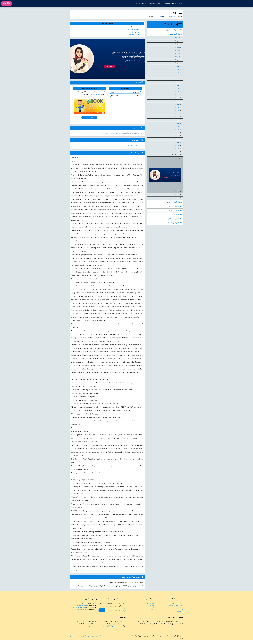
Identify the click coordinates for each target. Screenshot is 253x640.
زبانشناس (152, 605)
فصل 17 (177, 88)
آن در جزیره (157, 16)
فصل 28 (177, 123)
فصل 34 (177, 142)
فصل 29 (177, 126)
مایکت (152, 609)
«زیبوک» (172, 636)
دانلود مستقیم (150, 603)
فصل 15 (177, 82)
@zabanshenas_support (78, 607)
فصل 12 (177, 72)
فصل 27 (177, 120)
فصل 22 (177, 104)
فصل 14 (177, 79)
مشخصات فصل (135, 27)
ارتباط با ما (82, 636)
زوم (143, 3)
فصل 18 (177, 91)
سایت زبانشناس (169, 3)
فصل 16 (177, 85)
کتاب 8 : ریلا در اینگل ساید (174, 223)
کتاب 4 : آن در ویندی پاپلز (174, 206)
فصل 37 (177, 152)
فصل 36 (177, 148)
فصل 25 (177, 114)
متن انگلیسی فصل (134, 34)
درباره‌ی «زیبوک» (94, 636)
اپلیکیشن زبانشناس (154, 3)
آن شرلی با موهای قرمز (171, 16)
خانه (179, 3)
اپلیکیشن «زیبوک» (94, 94)
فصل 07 (177, 57)
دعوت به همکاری (74, 636)
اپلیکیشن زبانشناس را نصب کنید (112, 133)
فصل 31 (177, 133)
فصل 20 (177, 98)
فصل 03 (177, 44)
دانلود (4, 3)
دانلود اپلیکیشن (89, 117)
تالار (137, 3)
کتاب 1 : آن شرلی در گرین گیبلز (173, 30)
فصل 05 (177, 50)
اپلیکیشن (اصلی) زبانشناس (176, 605)
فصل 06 (177, 53)
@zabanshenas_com (82, 605)
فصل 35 (177, 145)
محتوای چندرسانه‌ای (133, 29)
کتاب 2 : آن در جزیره (176, 34)
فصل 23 (177, 107)
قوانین (87, 636)
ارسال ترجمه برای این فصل (135, 145)
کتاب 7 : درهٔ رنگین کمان (175, 219)
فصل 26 (177, 117)
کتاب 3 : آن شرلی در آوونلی (174, 202)
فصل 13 (177, 76)
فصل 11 (177, 69)
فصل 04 (177, 47)
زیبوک (181, 607)
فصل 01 (177, 38)
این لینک (90, 586)
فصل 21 (177, 101)
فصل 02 (177, 41)
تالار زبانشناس (179, 611)
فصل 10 (177, 66)
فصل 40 (177, 195)
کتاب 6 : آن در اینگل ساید (175, 215)
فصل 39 (177, 192)
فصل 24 (177, 110)
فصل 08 (177, 60)
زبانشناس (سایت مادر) (177, 603)
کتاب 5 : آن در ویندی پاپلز (174, 210)
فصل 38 (176, 155)
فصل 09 (177, 63)
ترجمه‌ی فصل (135, 32)
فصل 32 (177, 136)
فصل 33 (177, 139)
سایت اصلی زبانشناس (112, 626)
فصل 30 (177, 129)
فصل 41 (177, 198)
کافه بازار (152, 607)
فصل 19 (177, 95)
